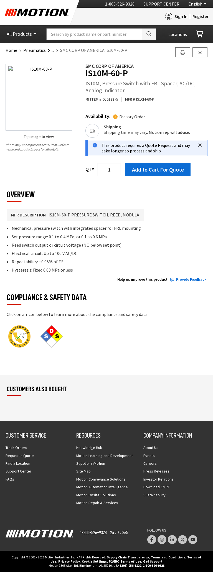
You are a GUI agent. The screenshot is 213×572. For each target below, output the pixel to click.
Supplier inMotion (90, 463)
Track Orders (16, 447)
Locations (177, 34)
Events (149, 455)
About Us (150, 447)
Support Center (161, 4)
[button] (56, 50)
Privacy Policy (69, 561)
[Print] (182, 52)
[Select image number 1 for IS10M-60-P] (39, 97)
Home (11, 50)
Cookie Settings (94, 561)
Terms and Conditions (168, 557)
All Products (19, 34)
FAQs (10, 479)
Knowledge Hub (89, 447)
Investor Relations (158, 479)
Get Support (153, 561)
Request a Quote (20, 455)
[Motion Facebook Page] (151, 539)
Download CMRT (156, 486)
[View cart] (200, 34)
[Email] (199, 52)
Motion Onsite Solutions (96, 494)
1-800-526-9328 (120, 4)
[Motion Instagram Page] (162, 539)
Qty (89, 169)
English (195, 4)
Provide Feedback (191, 279)
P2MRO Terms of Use (125, 561)
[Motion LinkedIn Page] (172, 539)
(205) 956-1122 (130, 565)
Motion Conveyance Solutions (100, 479)
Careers (150, 463)
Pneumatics (34, 50)
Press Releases (156, 471)
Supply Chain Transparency (128, 557)
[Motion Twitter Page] (182, 539)
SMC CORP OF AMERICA (109, 66)
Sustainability (154, 494)
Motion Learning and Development (104, 455)
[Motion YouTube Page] (192, 539)
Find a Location (18, 463)
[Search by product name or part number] (149, 34)
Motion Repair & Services (97, 502)
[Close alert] (200, 145)
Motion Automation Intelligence (102, 486)
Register (200, 16)
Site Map (83, 471)
